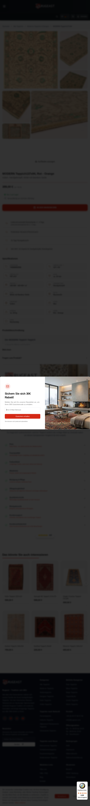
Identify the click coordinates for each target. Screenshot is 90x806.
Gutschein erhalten (23, 416)
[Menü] (86, 783)
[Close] (87, 379)
